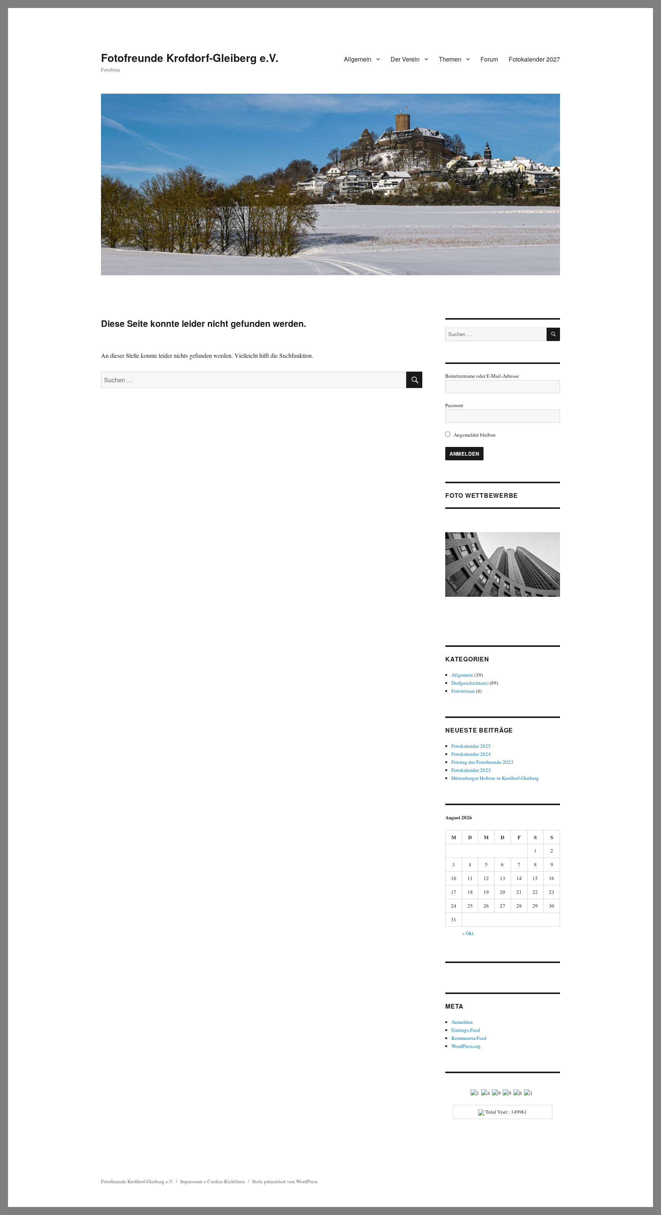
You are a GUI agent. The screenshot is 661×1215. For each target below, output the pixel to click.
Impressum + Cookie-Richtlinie (212, 1181)
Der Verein (405, 59)
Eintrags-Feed (465, 1030)
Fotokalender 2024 (471, 753)
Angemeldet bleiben (474, 434)
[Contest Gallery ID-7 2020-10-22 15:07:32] (502, 564)
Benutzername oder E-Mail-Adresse (482, 375)
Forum (489, 59)
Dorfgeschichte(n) (469, 682)
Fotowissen (463, 690)
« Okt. (468, 933)
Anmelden (462, 1021)
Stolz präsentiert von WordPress (284, 1181)
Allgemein (357, 59)
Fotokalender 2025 (471, 745)
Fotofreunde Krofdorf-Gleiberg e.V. (189, 57)
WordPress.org (466, 1046)
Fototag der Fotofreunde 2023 (482, 762)
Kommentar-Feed (469, 1038)
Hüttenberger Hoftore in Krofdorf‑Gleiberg (495, 778)
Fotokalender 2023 (471, 770)
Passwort (454, 405)
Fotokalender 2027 (534, 59)
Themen (450, 59)
